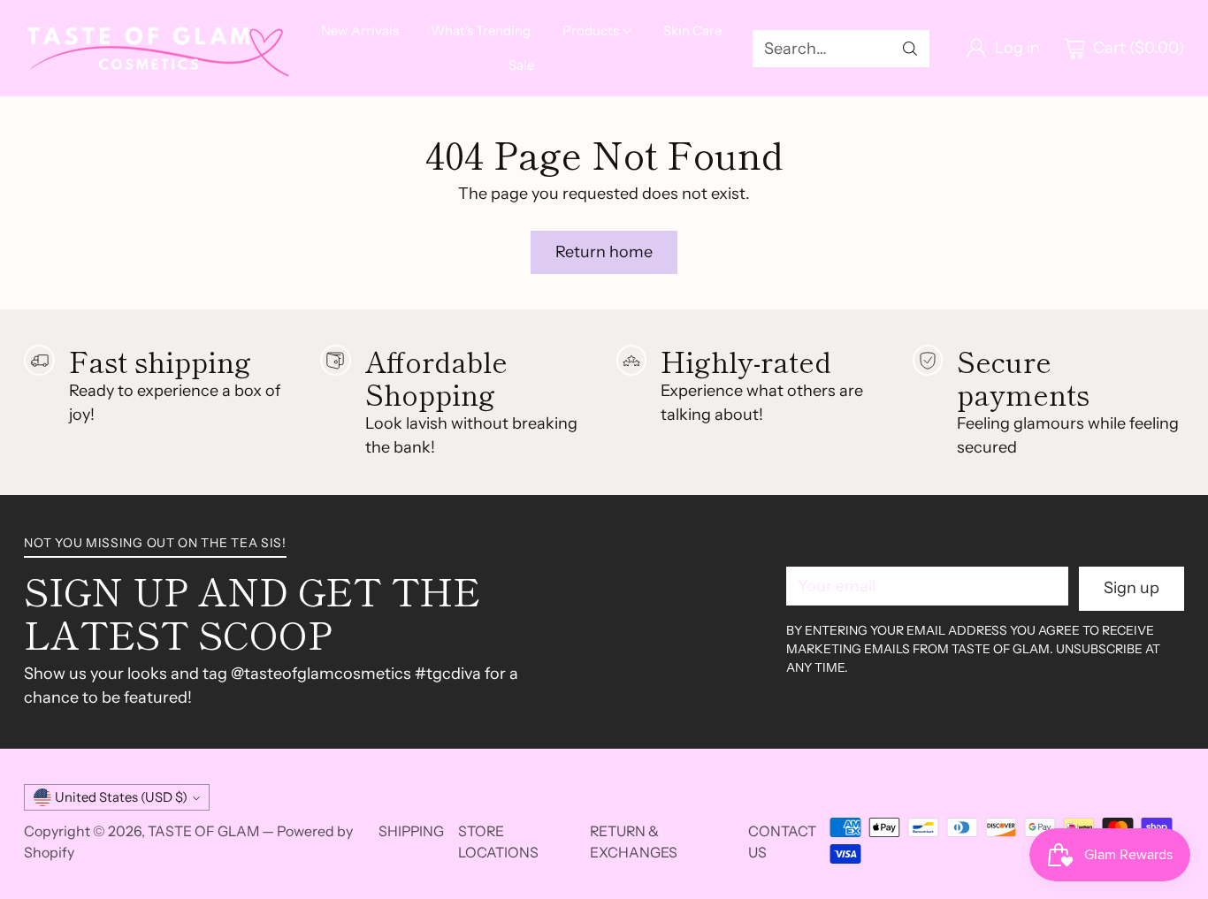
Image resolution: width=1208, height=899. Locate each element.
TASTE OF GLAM (203, 831)
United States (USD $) (121, 797)
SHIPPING (411, 831)
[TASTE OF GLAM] (156, 48)
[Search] (910, 48)
